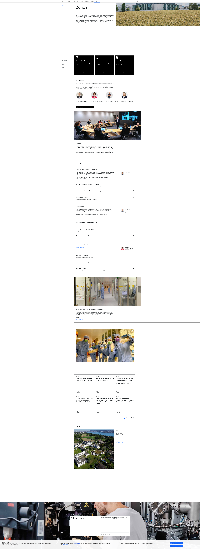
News (63, 64)
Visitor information (119, 438)
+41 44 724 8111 (119, 442)
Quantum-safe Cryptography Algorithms (87, 222)
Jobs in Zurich (120, 61)
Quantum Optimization (82, 197)
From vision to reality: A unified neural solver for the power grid (85, 379)
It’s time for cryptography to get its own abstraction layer (105, 379)
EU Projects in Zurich (82, 61)
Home (62, 4)
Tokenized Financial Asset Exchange (86, 229)
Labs (62, 5)
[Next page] (133, 417)
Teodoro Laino (108, 100)
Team (63, 57)
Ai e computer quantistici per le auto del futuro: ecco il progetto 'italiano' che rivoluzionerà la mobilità (104, 401)
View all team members (81, 107)
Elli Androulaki (123, 100)
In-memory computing (82, 262)
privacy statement (66, 544)
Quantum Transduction (82, 255)
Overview (63, 56)
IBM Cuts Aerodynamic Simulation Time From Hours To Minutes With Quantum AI (125, 400)
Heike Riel (93, 100)
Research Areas (64, 60)
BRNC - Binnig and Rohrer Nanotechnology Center (66, 63)
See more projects (79, 216)
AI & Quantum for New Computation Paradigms (89, 191)
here (154, 543)
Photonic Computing (81, 268)
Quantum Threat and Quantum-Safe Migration (89, 236)
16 (131, 417)
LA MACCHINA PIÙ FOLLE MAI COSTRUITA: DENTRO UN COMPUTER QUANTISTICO (84, 400)
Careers (63, 67)
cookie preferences (77, 543)
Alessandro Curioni (79, 100)
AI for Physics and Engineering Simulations (88, 184)
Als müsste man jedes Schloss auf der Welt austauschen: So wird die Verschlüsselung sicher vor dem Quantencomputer (125, 381)
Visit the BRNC (78, 319)
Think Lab (63, 59)
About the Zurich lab (101, 61)
